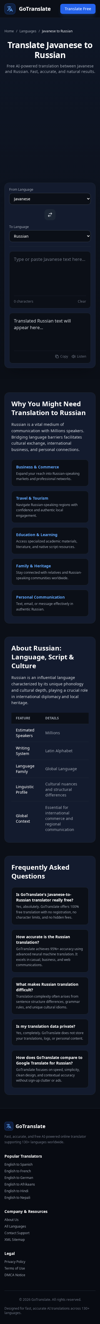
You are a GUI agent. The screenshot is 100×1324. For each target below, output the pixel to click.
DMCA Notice (14, 1275)
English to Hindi (16, 1191)
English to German (18, 1177)
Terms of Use (14, 1268)
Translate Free (78, 8)
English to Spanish (18, 1164)
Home (9, 31)
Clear (82, 301)
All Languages (15, 1226)
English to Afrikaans (19, 1184)
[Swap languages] (50, 214)
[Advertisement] (50, 124)
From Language (21, 189)
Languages (27, 31)
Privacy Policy (14, 1261)
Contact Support (16, 1233)
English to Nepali (17, 1197)
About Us (11, 1219)
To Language (19, 227)
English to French (17, 1171)
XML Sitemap (14, 1239)
